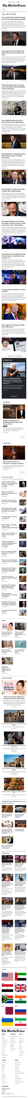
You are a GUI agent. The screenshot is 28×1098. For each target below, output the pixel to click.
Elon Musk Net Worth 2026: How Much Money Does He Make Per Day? (13, 53)
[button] (11, 396)
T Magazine (4, 1081)
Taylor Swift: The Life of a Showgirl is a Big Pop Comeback (13, 462)
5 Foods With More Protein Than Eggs (19, 830)
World (3, 1038)
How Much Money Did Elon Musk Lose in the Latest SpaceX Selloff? (13, 18)
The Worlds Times (14, 1096)
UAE (16, 2)
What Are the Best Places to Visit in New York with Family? (9, 534)
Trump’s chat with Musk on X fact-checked (14, 290)
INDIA (18, 2)
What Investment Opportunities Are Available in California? (9, 595)
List (20, 1044)
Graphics (17, 1076)
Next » (20, 356)
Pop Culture (22, 1051)
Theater (21, 1055)
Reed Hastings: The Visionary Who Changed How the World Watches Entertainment (6, 930)
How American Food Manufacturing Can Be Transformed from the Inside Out (7, 831)
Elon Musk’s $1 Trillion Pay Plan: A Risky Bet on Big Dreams (13, 190)
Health (3, 1069)
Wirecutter (17, 1066)
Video (16, 1074)
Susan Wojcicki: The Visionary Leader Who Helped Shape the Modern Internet (20, 883)
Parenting (4, 1076)
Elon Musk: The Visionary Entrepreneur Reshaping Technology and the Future (9, 603)
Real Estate (4, 1078)
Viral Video (12, 1048)
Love (3, 1073)
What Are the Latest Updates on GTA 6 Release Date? (20, 865)
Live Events (17, 1071)
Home (3, 1036)
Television (21, 1053)
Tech (3, 1048)
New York (4, 1045)
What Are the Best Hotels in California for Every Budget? (9, 560)
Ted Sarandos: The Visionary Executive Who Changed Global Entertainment (20, 907)
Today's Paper (5, 1055)
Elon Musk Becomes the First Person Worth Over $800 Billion (13, 121)
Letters (12, 1043)
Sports (3, 1052)
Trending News (5, 1041)
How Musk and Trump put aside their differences (13, 326)
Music (20, 1050)
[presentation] (21, 437)
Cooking (17, 1067)
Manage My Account (19, 1081)
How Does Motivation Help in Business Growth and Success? (9, 553)
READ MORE (4, 30)
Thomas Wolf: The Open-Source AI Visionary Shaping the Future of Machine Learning (9, 484)
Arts (20, 1036)
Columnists (13, 1038)
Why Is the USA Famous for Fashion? (9, 611)
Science (3, 1050)
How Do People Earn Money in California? (9, 517)
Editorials (12, 1040)
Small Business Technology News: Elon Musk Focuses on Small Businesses (14, 156)
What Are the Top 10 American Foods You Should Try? (9, 578)
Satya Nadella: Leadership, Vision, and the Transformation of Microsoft (9, 526)
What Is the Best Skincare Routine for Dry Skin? (7, 651)
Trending (4, 1057)
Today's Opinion (14, 1036)
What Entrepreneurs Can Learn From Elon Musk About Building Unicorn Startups (13, 87)
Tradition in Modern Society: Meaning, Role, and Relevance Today (7, 953)
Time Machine (18, 1078)
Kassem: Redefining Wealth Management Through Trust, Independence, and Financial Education (12, 381)
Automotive (4, 1062)
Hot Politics (4, 1043)
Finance (12, 1050)
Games (3, 1064)
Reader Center (18, 1062)
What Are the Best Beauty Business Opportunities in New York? (20, 634)
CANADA (12, 2)
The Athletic (17, 1064)
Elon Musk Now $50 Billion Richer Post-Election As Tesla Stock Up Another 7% (14, 256)
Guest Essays (13, 1041)
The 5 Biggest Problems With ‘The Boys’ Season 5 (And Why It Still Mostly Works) (20, 930)
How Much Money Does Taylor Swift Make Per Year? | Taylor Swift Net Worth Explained (7, 884)
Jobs (3, 1071)
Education (4, 1066)
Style (3, 1080)
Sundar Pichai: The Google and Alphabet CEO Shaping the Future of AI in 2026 (9, 509)
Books (20, 1040)
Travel (3, 1083)
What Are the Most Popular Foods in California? (19, 816)
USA (9, 2)
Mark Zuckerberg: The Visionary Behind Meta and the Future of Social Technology (9, 544)
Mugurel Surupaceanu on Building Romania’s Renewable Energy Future (13, 422)
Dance (20, 1046)
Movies (20, 1048)
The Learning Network (20, 1073)
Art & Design (22, 1038)
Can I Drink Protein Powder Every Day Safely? (19, 651)
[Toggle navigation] (4, 9)
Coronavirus (4, 1040)
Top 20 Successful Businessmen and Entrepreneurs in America (6, 907)
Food (3, 1067)
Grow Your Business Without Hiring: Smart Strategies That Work (20, 953)
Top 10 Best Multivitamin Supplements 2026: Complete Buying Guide (6, 669)
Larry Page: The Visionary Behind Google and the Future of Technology (9, 586)
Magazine (4, 1074)
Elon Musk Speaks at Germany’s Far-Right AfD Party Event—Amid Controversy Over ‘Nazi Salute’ (13, 223)
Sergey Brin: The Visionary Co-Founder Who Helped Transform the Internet (9, 569)
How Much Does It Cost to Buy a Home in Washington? (9, 500)
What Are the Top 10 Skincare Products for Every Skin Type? (9, 493)
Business (4, 1047)
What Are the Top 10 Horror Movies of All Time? (7, 865)
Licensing (17, 1083)
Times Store (17, 1080)
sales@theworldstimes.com (8, 1093)
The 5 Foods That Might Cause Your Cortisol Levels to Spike (7, 847)
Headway (17, 1069)
